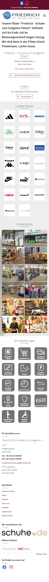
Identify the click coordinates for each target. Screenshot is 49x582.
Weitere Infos (41, 554)
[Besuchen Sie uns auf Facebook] (21, 3)
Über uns (6, 503)
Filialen (5, 499)
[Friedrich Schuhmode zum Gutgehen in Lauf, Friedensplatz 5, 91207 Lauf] (24, 456)
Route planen (26, 96)
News (4, 495)
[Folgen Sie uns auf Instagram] (26, 3)
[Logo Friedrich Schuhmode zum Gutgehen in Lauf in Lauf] (21, 15)
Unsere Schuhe (8, 491)
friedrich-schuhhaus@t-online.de (26, 75)
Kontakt (5, 507)
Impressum (6, 511)
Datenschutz (7, 515)
